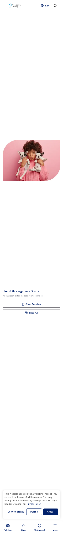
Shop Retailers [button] (33, 304)
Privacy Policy (34, 504)
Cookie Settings (16, 511)
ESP (47, 5)
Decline (34, 511)
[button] (8, 527)
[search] (55, 6)
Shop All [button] (33, 312)
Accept (50, 511)
